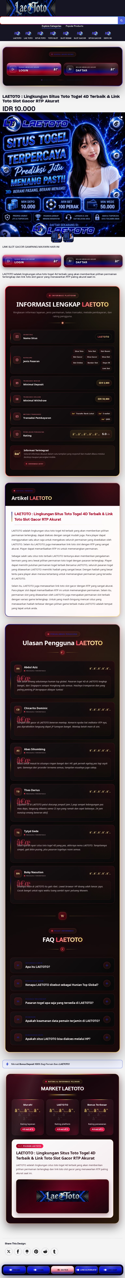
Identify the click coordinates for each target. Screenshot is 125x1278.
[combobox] (59, 20)
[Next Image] (122, 175)
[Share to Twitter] (9, 1251)
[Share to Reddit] (45, 1251)
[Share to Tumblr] (54, 1251)
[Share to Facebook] (18, 1251)
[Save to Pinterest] (36, 1251)
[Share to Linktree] (27, 1251)
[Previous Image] (2, 175)
